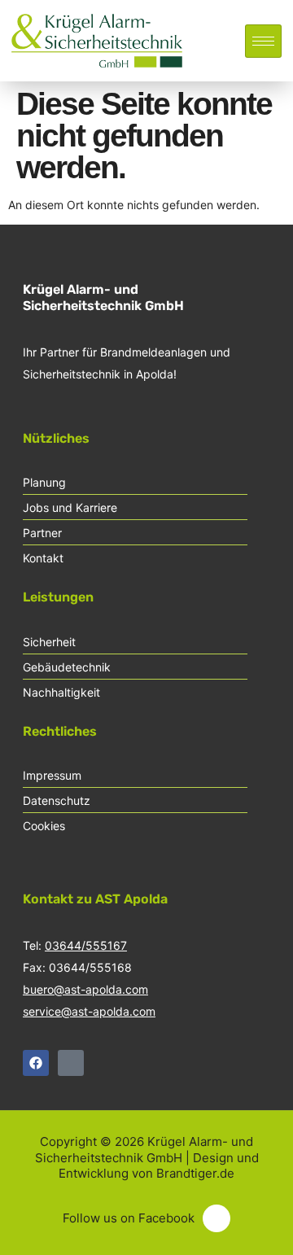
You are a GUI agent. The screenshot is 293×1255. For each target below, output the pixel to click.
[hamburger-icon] (263, 41)
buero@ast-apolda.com (85, 989)
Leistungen (58, 597)
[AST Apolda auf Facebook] (216, 1218)
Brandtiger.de (195, 1173)
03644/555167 (86, 945)
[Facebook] (36, 1063)
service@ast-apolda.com (89, 1011)
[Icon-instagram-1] (71, 1063)
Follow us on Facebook (129, 1218)
